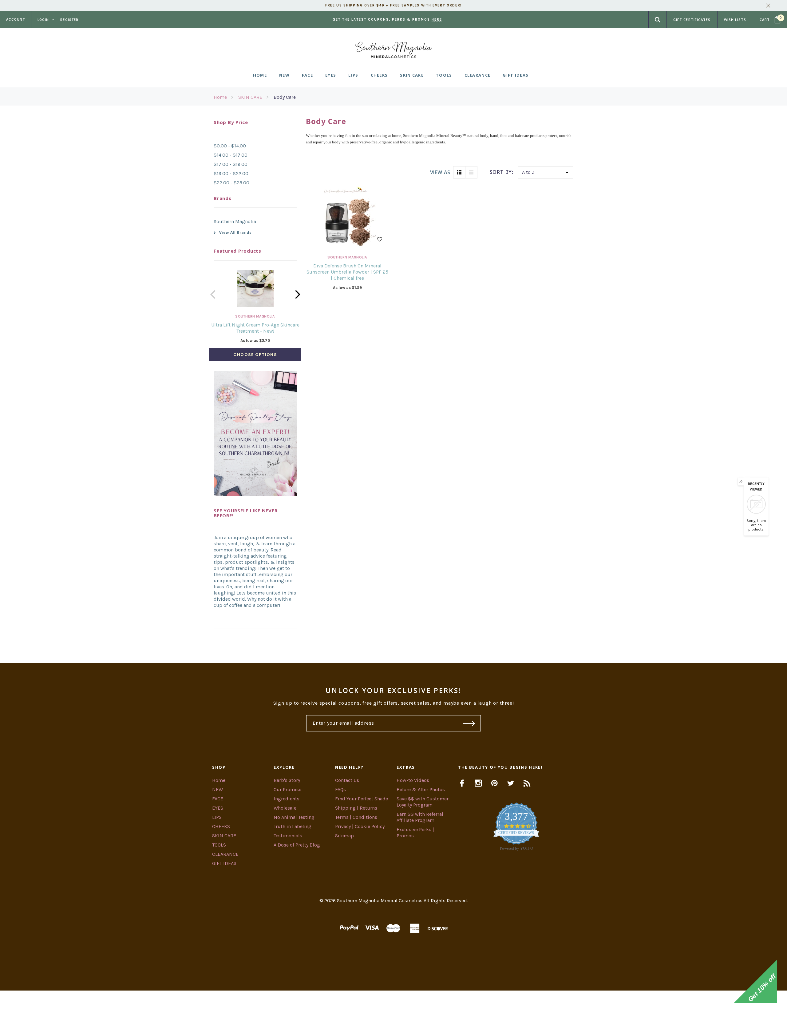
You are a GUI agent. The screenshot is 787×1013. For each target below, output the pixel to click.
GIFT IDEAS (224, 863)
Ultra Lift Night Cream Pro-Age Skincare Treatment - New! (255, 328)
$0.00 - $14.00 (230, 146)
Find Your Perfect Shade (361, 799)
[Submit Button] (469, 723)
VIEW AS (440, 172)
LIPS (217, 817)
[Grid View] (459, 172)
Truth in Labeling (292, 826)
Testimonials (288, 836)
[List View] (471, 172)
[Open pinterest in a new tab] (494, 783)
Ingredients (286, 799)
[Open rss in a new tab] (527, 783)
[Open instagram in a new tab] (478, 783)
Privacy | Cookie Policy (360, 826)
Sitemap (344, 836)
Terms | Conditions (356, 817)
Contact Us (347, 780)
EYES (217, 808)
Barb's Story (287, 780)
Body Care (285, 97)
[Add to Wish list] (379, 238)
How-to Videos (413, 780)
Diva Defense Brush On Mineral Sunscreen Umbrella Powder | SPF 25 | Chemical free (347, 272)
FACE (217, 799)
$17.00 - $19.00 (230, 164)
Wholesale (285, 808)
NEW (217, 789)
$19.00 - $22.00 (231, 173)
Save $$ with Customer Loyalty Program (423, 802)
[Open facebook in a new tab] (462, 783)
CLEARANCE (225, 854)
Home (220, 97)
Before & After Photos (421, 789)
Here (437, 20)
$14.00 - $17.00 (230, 155)
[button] (393, 1002)
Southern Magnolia (235, 221)
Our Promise (287, 789)
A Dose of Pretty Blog (297, 845)
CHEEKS (221, 826)
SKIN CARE (250, 97)
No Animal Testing (294, 817)
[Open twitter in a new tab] (511, 783)
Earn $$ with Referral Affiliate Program (420, 817)
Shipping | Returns (356, 808)
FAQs (340, 789)
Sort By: (501, 172)
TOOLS (219, 845)
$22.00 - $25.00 (231, 183)
